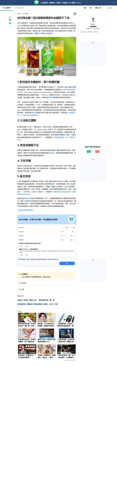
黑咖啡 (50, 97)
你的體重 (21, 240)
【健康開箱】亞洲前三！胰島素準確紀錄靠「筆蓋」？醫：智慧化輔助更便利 (66, 325)
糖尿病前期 (27, 198)
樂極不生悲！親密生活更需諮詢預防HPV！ (47, 341)
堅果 (42, 192)
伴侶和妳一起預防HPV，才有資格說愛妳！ (27, 356)
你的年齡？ (22, 231)
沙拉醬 (38, 105)
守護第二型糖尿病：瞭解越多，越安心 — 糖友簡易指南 (47, 356)
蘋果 (18, 192)
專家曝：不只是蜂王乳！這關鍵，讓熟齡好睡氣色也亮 (47, 325)
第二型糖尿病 (25, 13)
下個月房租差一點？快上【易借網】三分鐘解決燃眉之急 (66, 356)
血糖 (48, 87)
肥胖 (28, 135)
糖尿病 (18, 13)
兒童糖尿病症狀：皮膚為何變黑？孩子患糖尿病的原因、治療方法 (27, 341)
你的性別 (21, 227)
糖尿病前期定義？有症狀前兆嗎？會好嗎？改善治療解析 (27, 325)
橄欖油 (33, 113)
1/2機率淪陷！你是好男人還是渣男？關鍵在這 (66, 341)
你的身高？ (22, 235)
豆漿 (32, 192)
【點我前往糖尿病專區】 (25, 210)
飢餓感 (52, 153)
